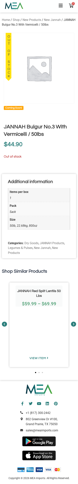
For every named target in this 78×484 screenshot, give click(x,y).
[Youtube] (39, 404)
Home (6, 20)
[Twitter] (31, 404)
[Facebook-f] (22, 404)
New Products (32, 20)
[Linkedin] (47, 404)
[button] (4, 324)
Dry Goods (31, 243)
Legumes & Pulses (20, 248)
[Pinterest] (56, 404)
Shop (16, 20)
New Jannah (52, 20)
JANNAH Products (52, 243)
